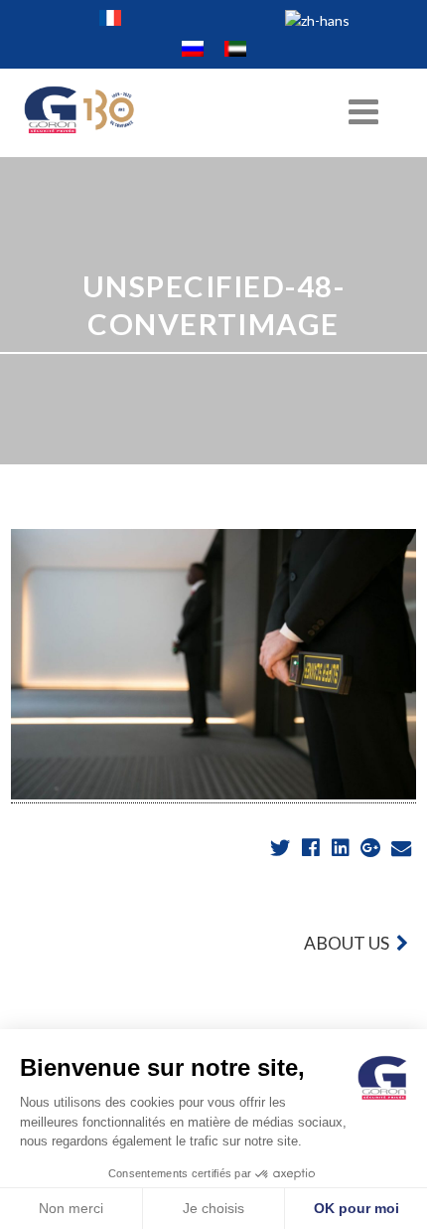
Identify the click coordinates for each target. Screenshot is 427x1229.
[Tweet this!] (282, 848)
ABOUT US (348, 943)
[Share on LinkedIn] (342, 848)
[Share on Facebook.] (312, 848)
